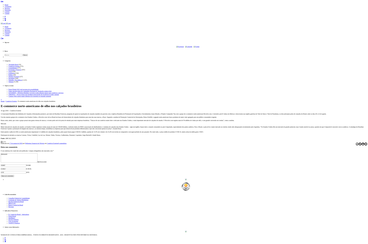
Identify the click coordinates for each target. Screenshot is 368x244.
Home (6, 26)
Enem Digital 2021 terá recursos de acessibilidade (23, 89)
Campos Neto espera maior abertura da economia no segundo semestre (29, 96)
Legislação (11, 73)
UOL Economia (13, 221)
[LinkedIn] (189, 46)
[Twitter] (196, 46)
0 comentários (62, 143)
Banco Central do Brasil (15, 205)
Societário (11, 78)
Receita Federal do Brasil (16, 201)
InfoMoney (11, 218)
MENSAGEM (41, 162)
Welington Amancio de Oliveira (34, 143)
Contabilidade (12, 68)
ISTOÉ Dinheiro (13, 219)
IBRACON (12, 203)
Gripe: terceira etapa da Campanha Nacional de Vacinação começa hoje (30, 91)
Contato (7, 35)
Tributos (10, 82)
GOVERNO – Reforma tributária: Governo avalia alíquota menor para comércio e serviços (35, 93)
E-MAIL (29, 169)
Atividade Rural (13, 64)
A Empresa (8, 28)
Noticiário (8, 32)
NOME (28, 165)
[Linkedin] (362, 144)
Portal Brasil (12, 216)
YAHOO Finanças (14, 223)
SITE (27, 172)
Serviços (7, 30)
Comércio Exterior (14, 66)
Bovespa (11, 207)
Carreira (7, 33)
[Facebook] (180, 46)
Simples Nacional (13, 76)
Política (10, 75)
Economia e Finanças (14, 70)
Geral (10, 71)
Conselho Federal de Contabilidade (19, 198)
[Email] (365, 144)
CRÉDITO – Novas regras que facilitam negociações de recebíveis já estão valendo (33, 94)
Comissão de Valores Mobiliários (18, 200)
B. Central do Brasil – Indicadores (18, 214)
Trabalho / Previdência (15, 80)
